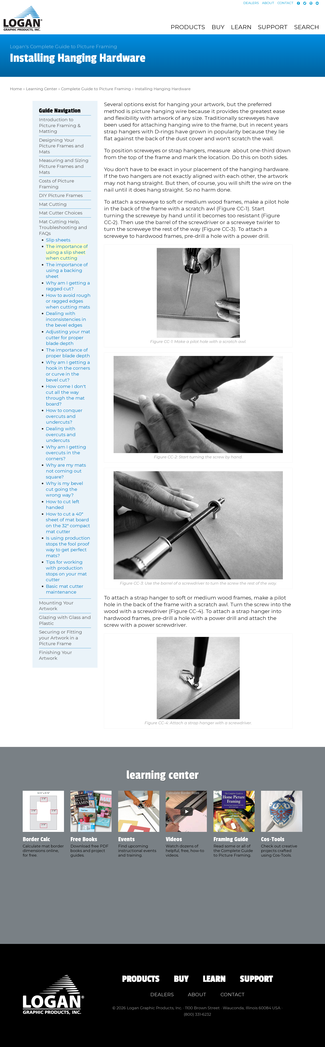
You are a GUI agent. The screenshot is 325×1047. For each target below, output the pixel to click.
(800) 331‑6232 (197, 1014)
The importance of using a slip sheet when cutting (67, 252)
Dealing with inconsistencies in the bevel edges (66, 319)
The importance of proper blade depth (68, 353)
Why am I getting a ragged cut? (68, 286)
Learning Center (41, 88)
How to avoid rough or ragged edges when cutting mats (68, 301)
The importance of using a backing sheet (67, 270)
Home (16, 88)
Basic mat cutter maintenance (64, 589)
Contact (285, 3)
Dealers (251, 3)
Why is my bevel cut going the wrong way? (64, 489)
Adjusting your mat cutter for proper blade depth (68, 337)
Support (273, 27)
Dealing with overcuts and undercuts (60, 434)
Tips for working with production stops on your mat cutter (66, 570)
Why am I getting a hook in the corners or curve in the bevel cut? (68, 371)
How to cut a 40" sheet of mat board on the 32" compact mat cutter (68, 522)
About (268, 3)
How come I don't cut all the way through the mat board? (66, 395)
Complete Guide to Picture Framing (96, 88)
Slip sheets (58, 240)
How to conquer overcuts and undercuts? (64, 416)
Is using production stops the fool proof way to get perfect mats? (68, 546)
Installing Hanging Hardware (163, 88)
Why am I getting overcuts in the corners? (66, 452)
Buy (218, 27)
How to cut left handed (62, 504)
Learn (241, 27)
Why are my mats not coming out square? (66, 470)
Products (188, 27)
